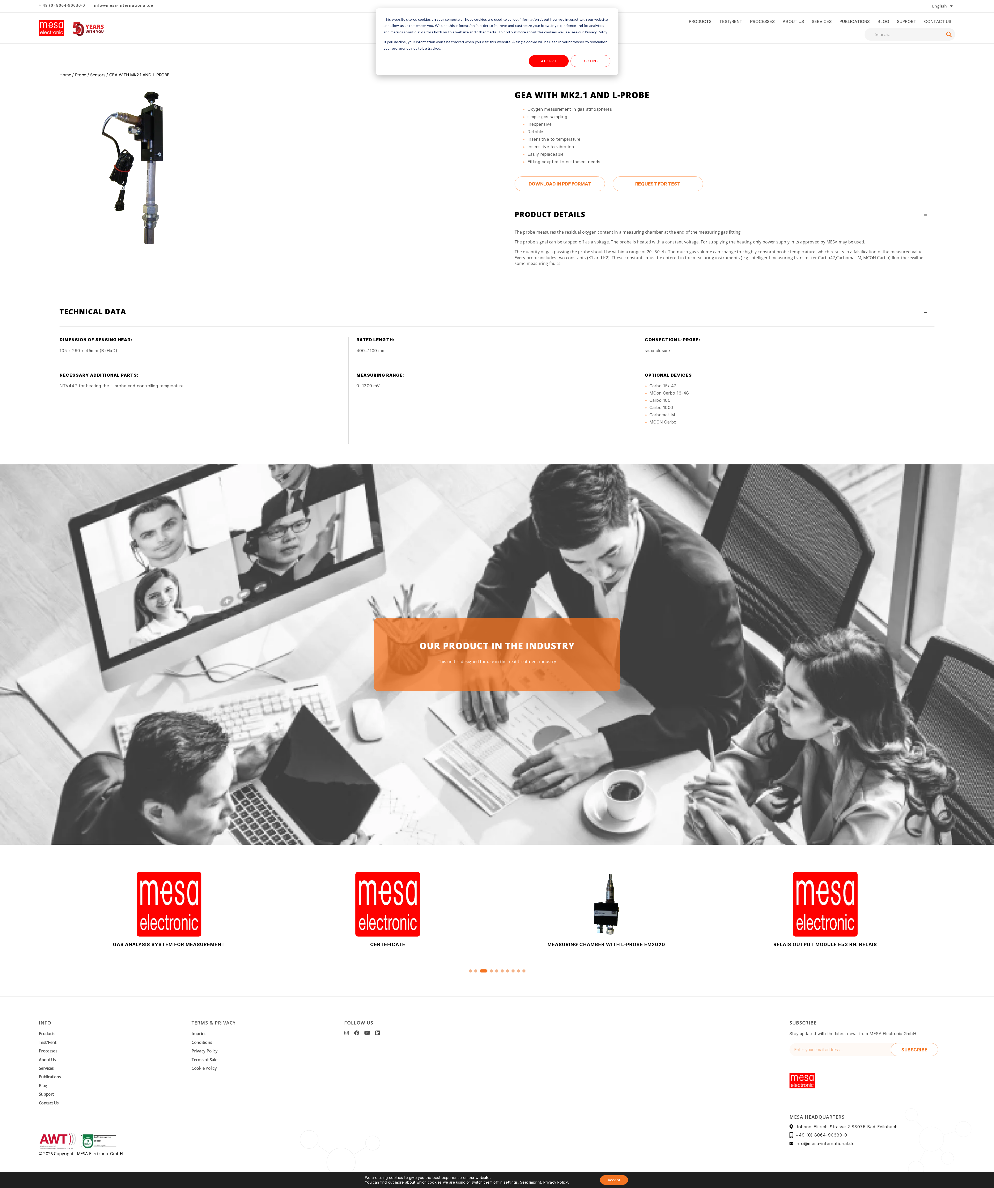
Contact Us (937, 21)
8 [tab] (513, 970)
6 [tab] (502, 970)
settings (511, 1182)
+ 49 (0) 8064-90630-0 (62, 5)
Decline (590, 61)
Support (906, 21)
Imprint (199, 1033)
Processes (762, 21)
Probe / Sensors (90, 74)
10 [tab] (523, 970)
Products (700, 21)
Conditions (202, 1042)
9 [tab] (518, 970)
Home (65, 74)
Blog (883, 21)
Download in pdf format (560, 184)
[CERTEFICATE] (168, 904)
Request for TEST (658, 184)
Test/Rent (730, 21)
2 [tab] (475, 970)
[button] (925, 6)
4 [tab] (489, 970)
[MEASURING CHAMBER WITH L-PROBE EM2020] (387, 904)
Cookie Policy (204, 1068)
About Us (793, 21)
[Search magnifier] (949, 34)
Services (822, 21)
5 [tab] (496, 970)
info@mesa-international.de (123, 5)
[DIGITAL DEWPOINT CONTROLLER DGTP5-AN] (825, 904)
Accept (549, 61)
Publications (854, 21)
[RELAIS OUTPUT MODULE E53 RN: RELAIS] (606, 904)
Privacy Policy (205, 1051)
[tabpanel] (606, 909)
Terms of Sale (204, 1060)
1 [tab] (470, 970)
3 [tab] (481, 970)
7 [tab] (507, 970)
